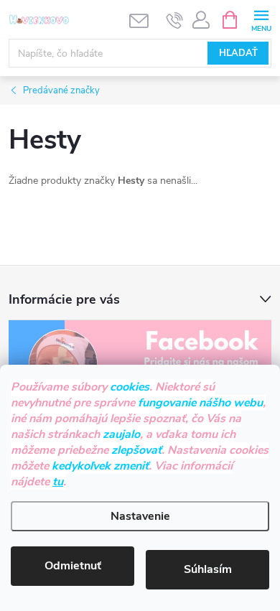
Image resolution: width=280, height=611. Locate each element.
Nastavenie (140, 516)
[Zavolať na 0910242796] (175, 20)
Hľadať (238, 53)
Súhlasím (208, 569)
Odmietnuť (73, 566)
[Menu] (261, 19)
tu (57, 482)
